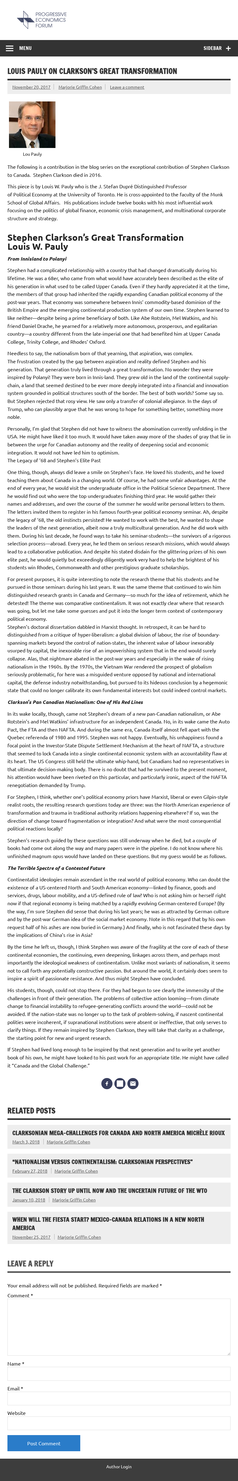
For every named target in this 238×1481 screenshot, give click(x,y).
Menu (25, 48)
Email (15, 1388)
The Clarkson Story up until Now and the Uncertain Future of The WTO (109, 1190)
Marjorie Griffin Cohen (80, 87)
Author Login (119, 1466)
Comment (20, 1295)
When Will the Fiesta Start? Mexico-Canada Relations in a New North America (108, 1223)
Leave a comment (127, 87)
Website (16, 1412)
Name (15, 1363)
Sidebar (213, 48)
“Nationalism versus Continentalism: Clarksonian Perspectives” (102, 1161)
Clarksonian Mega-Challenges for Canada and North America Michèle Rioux (118, 1133)
